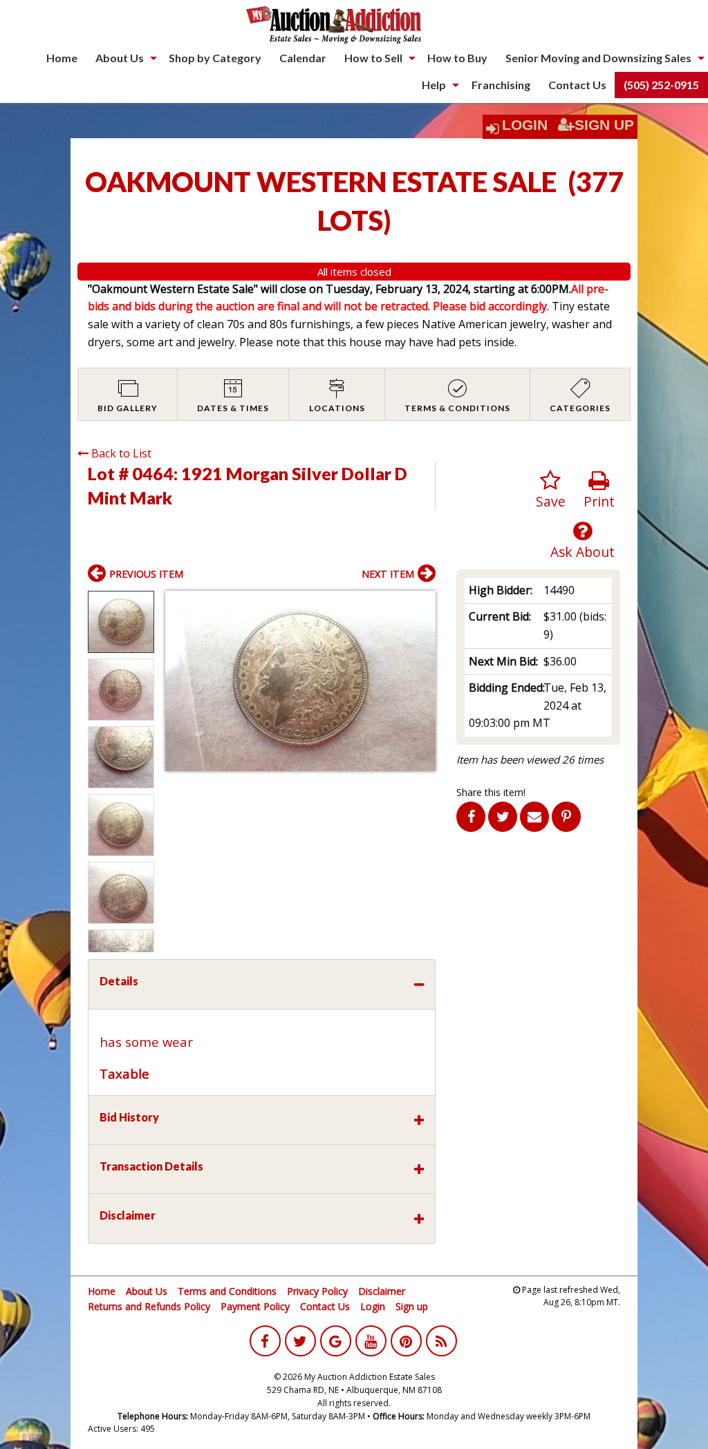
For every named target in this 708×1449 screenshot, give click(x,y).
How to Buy (457, 57)
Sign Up (604, 125)
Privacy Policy (317, 1291)
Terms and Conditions (227, 1291)
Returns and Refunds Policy (149, 1306)
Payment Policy (255, 1306)
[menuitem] (61, 58)
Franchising (501, 84)
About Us (119, 57)
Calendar (302, 57)
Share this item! (490, 792)
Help (434, 84)
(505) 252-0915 (661, 84)
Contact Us (577, 84)
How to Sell (373, 57)
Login (525, 125)
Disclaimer (381, 1291)
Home (61, 57)
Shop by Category (215, 57)
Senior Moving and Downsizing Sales (598, 57)
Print (599, 501)
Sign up (411, 1306)
